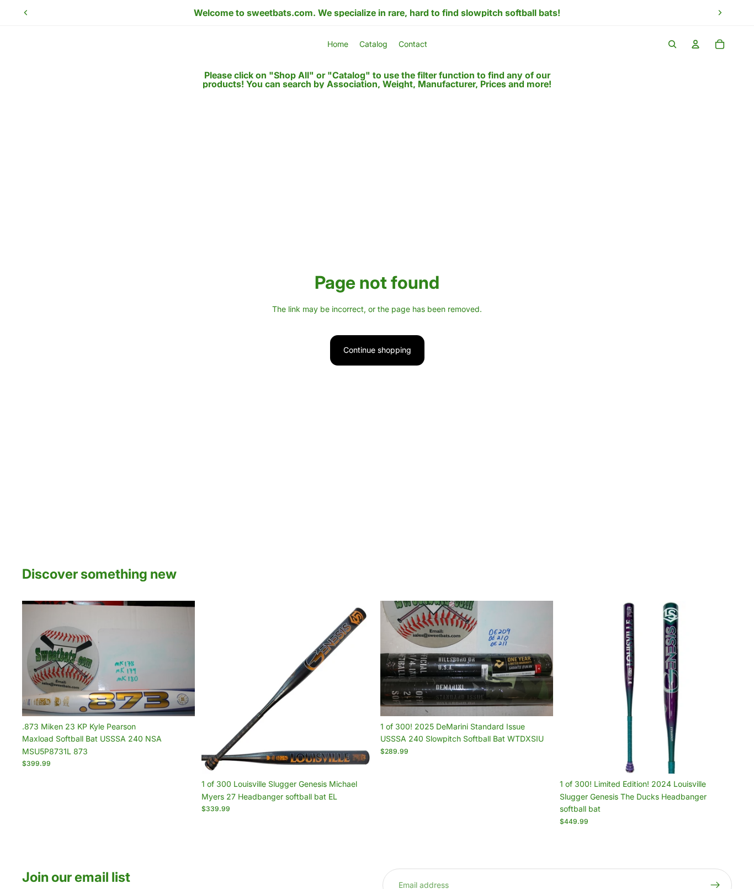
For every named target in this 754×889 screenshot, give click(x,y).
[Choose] (178, 699)
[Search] (672, 44)
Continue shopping (377, 349)
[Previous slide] (26, 13)
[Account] (695, 44)
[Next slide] (720, 13)
